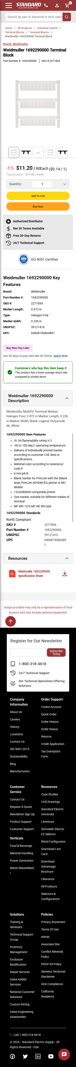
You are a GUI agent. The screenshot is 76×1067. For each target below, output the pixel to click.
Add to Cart (38, 196)
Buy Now (38, 206)
